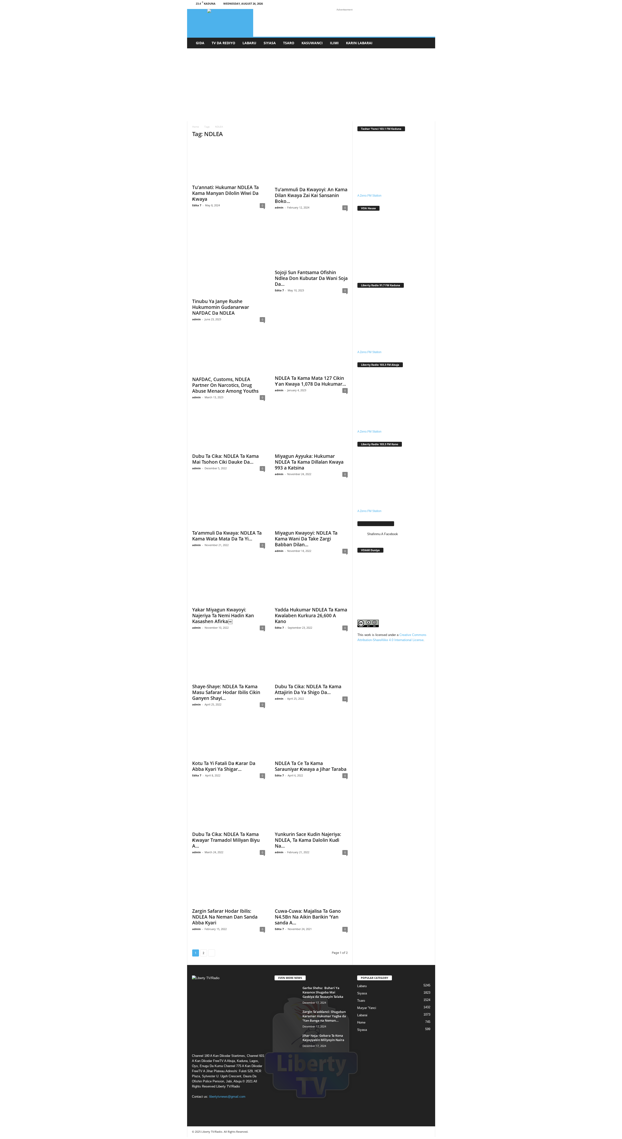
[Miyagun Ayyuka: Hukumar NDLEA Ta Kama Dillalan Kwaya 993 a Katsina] (311, 430)
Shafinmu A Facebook (375, 523)
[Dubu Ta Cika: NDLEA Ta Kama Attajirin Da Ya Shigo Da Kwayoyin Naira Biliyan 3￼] (311, 661)
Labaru (249, 43)
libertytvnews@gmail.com (227, 1096)
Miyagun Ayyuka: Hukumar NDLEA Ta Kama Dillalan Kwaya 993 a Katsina (309, 462)
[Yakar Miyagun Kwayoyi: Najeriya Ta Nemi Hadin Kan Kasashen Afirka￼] (228, 584)
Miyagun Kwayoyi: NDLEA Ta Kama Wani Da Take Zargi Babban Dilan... (306, 539)
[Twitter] (420, 4)
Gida (200, 43)
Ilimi (334, 43)
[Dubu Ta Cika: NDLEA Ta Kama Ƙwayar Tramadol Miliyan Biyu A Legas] (228, 809)
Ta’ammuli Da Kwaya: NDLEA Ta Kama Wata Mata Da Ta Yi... (227, 536)
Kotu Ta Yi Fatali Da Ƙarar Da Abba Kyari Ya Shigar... (223, 766)
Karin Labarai (359, 43)
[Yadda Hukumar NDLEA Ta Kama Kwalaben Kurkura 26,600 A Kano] (311, 584)
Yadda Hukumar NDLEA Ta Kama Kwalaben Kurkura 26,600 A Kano (311, 616)
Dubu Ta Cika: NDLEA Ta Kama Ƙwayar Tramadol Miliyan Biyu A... (226, 840)
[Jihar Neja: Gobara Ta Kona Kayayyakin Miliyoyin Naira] (287, 1042)
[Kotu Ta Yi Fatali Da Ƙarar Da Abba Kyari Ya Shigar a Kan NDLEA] (228, 738)
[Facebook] (398, 4)
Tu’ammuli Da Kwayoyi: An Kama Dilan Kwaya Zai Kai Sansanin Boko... (311, 195)
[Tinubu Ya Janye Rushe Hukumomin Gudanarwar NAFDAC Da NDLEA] (228, 259)
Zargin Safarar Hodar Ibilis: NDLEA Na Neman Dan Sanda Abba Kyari (225, 917)
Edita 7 (196, 205)
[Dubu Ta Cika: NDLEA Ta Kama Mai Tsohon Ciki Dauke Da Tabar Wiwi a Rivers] (228, 430)
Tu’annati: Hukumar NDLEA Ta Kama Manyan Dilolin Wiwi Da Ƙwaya (225, 193)
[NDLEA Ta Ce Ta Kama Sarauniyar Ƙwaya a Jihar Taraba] (311, 738)
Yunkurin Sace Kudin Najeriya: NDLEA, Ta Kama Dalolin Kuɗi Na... (308, 840)
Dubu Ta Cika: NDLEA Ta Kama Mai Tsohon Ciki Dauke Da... (225, 459)
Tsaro (288, 43)
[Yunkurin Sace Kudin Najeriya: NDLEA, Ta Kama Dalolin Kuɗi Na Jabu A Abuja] (311, 809)
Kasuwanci (312, 43)
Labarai (362, 1015)
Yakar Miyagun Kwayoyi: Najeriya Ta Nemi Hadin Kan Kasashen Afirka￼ (223, 616)
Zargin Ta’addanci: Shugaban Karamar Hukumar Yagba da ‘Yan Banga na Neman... (324, 1016)
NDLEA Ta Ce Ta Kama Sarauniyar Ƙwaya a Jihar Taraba (310, 766)
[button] (428, 43)
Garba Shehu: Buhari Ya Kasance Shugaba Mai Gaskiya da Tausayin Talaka (322, 992)
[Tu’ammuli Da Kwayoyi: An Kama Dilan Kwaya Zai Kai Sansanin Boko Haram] (311, 163)
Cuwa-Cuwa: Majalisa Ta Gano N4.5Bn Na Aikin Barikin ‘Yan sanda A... (308, 917)
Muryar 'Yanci (366, 1008)
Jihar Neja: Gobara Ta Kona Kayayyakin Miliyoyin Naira (323, 1037)
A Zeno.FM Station (369, 195)
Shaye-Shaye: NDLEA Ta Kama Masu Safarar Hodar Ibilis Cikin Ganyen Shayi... (226, 692)
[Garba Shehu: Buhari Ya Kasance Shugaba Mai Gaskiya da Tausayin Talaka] (287, 995)
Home (195, 126)
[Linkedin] (413, 4)
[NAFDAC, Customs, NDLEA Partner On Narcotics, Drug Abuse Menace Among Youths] (228, 353)
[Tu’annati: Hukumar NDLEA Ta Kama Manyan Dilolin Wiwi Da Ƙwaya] (228, 162)
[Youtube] (428, 4)
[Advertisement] (311, 85)
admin (279, 207)
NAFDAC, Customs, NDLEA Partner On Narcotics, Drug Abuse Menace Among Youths (225, 385)
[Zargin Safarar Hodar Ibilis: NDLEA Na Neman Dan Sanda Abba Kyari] (228, 885)
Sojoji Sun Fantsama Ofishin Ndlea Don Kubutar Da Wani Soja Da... (311, 278)
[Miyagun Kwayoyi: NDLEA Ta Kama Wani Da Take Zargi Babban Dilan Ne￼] (311, 507)
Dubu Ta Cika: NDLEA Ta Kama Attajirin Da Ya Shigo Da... (308, 689)
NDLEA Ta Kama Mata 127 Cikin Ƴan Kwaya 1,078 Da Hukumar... (310, 381)
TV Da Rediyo (223, 43)
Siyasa (270, 43)
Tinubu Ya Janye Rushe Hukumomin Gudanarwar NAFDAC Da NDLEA (220, 307)
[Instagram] (405, 4)
